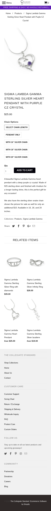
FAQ (6, 419)
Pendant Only (13, 135)
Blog (6, 486)
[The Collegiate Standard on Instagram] (21, 453)
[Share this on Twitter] (13, 226)
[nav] (7, 3)
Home (6, 368)
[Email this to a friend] (33, 226)
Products (18, 219)
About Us (8, 373)
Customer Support (11, 394)
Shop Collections (11, 363)
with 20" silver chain (16, 157)
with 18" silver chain (16, 150)
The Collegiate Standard (19, 501)
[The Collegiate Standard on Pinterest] (16, 453)
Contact (7, 378)
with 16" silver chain (16, 142)
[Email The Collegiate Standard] (26, 453)
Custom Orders (10, 429)
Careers (7, 481)
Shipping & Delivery (12, 409)
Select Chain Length (16, 127)
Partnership (9, 471)
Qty (6, 165)
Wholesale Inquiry (11, 414)
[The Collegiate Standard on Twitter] (5, 453)
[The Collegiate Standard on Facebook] (10, 453)
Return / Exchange (12, 404)
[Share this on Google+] (28, 226)
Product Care (9, 424)
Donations (8, 476)
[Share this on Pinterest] (23, 226)
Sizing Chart (9, 399)
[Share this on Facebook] (18, 226)
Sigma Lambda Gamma (32, 219)
